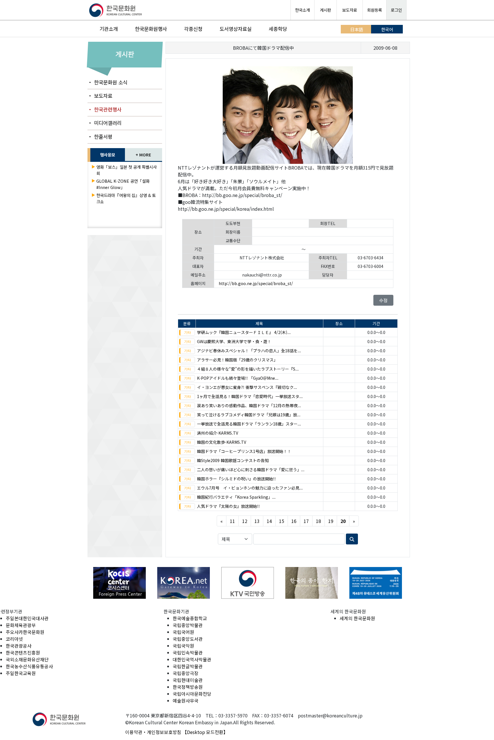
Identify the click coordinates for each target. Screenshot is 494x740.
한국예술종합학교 (190, 618)
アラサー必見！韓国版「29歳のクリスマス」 (237, 360)
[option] (119, 583)
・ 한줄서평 (99, 136)
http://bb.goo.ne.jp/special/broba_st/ (256, 283)
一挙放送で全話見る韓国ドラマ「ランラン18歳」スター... (249, 424)
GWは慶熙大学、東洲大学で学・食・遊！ (234, 341)
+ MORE (143, 155)
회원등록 (374, 10)
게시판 (325, 10)
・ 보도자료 (99, 95)
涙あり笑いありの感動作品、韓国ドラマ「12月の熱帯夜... (249, 405)
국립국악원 (183, 645)
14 (269, 521)
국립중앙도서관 (188, 638)
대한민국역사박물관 (192, 659)
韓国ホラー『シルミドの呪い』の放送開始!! (236, 479)
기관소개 (108, 28)
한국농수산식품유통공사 (29, 666)
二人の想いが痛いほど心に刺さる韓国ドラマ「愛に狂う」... (250, 469)
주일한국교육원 (21, 673)
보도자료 (349, 10)
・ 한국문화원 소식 (107, 82)
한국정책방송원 (188, 686)
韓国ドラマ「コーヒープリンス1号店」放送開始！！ (244, 451)
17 (306, 521)
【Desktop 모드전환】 (205, 732)
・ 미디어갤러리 (104, 122)
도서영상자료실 (236, 28)
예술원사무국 (185, 700)
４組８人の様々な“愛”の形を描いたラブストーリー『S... (248, 369)
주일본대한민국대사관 (27, 618)
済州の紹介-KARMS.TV (217, 433)
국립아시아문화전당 (192, 693)
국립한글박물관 (188, 666)
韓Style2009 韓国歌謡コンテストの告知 (233, 460)
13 (257, 521)
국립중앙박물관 (188, 625)
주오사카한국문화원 (25, 631)
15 (281, 521)
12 (244, 521)
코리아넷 (14, 638)
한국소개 (302, 10)
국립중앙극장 (185, 673)
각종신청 (193, 28)
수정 (383, 300)
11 (232, 521)
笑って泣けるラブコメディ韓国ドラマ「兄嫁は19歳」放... (248, 414)
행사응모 (107, 155)
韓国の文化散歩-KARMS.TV (221, 442)
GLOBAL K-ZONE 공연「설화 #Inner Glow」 (123, 184)
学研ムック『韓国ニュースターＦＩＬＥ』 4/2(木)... (244, 332)
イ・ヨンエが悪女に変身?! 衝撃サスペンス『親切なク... (247, 387)
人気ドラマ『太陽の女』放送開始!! (228, 506)
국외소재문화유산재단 (27, 659)
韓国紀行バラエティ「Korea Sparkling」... (236, 497)
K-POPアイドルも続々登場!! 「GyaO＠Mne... (237, 378)
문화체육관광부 (21, 625)
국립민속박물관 (188, 652)
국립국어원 (183, 631)
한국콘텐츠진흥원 (23, 652)
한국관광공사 (18, 645)
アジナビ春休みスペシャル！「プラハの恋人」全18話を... (249, 350)
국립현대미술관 (188, 680)
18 (318, 521)
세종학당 (278, 28)
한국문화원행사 (151, 28)
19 (330, 521)
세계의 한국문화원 (357, 618)
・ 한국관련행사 (104, 109)
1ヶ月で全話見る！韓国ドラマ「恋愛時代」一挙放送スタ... (250, 396)
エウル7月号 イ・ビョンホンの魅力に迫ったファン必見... (250, 488)
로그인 (396, 10)
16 (293, 521)
